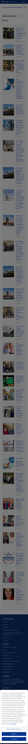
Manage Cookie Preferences (14, 729)
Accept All (14, 739)
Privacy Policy (13, 724)
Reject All (14, 734)
